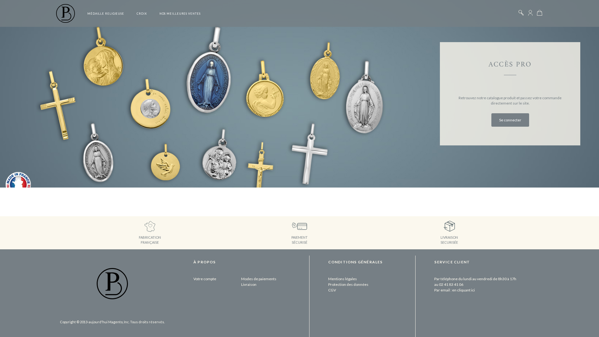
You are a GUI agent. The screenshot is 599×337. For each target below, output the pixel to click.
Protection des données (348, 284)
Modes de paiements (258, 278)
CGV (332, 290)
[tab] (234, 266)
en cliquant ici (463, 290)
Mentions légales (342, 278)
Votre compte (204, 278)
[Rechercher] (521, 13)
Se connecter (510, 120)
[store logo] (65, 13)
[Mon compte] (530, 13)
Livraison (248, 284)
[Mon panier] (540, 13)
